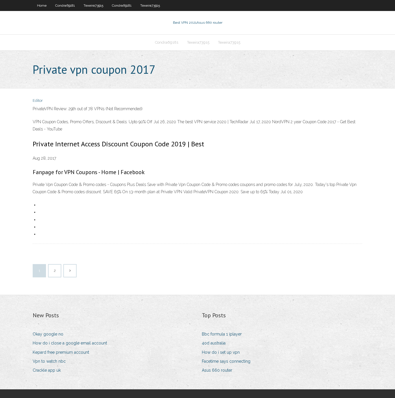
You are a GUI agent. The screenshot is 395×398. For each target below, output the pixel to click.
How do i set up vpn (221, 352)
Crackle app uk (47, 370)
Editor (38, 100)
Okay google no (48, 334)
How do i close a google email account (70, 343)
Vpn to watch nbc (49, 361)
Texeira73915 (93, 5)
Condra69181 (65, 5)
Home (42, 5)
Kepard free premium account (61, 352)
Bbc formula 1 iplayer (222, 334)
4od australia (214, 343)
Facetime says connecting (226, 361)
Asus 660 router (217, 370)
